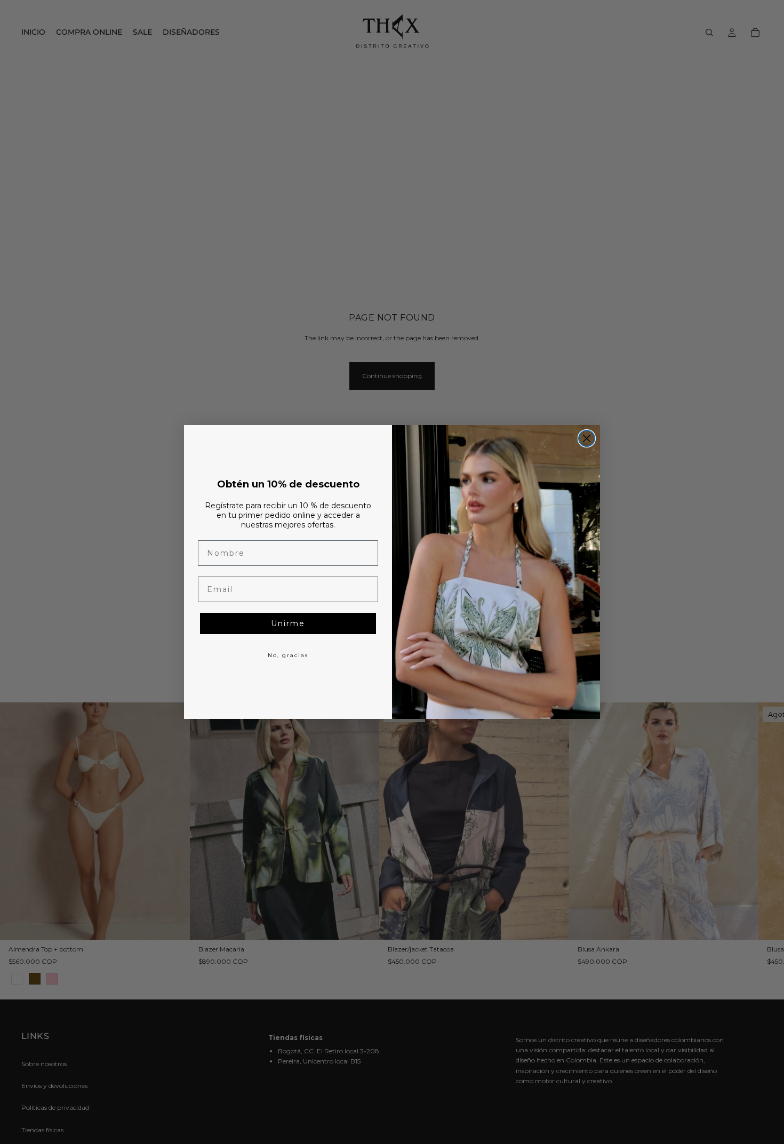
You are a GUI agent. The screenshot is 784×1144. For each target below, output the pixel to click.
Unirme (288, 623)
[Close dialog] (587, 438)
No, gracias (288, 655)
